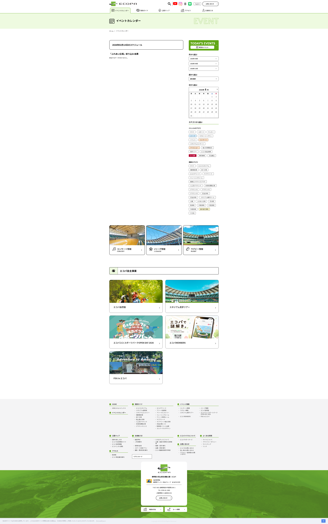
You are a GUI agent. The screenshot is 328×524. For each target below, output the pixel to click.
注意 (193, 156)
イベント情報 (184, 404)
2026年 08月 (194, 59)
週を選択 (193, 79)
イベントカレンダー (119, 413)
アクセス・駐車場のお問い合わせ (187, 453)
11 (195, 104)
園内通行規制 (204, 209)
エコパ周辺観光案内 (118, 457)
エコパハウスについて (187, 436)
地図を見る (152, 509)
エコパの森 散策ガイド (119, 442)
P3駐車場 (211, 205)
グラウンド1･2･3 (141, 426)
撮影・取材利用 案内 (141, 450)
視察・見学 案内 (160, 445)
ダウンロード (138, 456)
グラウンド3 (194, 193)
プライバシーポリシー (209, 442)
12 (199, 104)
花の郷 (212, 201)
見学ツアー (193, 152)
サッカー (211, 132)
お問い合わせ (210, 4)
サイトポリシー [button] (101, 521)
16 (216, 104)
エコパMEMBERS (185, 416)
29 (212, 112)
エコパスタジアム (203, 166)
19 (199, 108)
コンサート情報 (185, 408)
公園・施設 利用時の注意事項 (163, 442)
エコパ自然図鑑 (117, 444)
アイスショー (194, 148)
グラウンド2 (206, 189)
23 (216, 108)
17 (191, 108)
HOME (114, 404)
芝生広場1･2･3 (161, 424)
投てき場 (204, 170)
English (197, 4)
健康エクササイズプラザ (197, 182)
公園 (191, 201)
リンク (205, 446)
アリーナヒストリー (163, 412)
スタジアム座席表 (141, 410)
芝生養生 (211, 156)
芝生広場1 (205, 193)
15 (212, 104)
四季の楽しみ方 (117, 439)
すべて (192, 132)
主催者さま (138, 436)
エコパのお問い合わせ (187, 448)
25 (195, 112)
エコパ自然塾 (205, 410)
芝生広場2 (193, 197)
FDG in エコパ (205, 416)
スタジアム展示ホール (207, 197)
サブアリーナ (208, 174)
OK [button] (323, 521)
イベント (193, 140)
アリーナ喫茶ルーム (163, 417)
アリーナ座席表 (161, 410)
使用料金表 (138, 445)
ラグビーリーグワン (205, 136)
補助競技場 (193, 170)
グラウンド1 (194, 189)
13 (203, 104)
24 (191, 112)
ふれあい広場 (201, 201)
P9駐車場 (201, 205)
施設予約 (137, 439)
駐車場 (192, 205)
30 (216, 112)
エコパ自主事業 (206, 152)
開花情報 (202, 156)
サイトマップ (207, 444)
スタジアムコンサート (197, 144)
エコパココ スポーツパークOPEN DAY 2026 (209, 413)
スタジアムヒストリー (143, 412)
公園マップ (116, 436)
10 (191, 104)
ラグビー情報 (184, 410)
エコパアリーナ (195, 174)
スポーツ (201, 132)
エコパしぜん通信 (117, 446)
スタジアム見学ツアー (187, 412)
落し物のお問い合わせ (187, 450)
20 (203, 108)
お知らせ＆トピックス (119, 408)
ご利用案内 (138, 442)
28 (208, 112)
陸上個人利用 (140, 419)
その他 (192, 213)
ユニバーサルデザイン (163, 428)
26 (199, 112)
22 (212, 108)
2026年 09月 (194, 64)
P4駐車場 (193, 209)
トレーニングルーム (196, 178)
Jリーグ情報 (204, 408)
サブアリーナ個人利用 (163, 421)
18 (195, 108)
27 (203, 112)
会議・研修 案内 (160, 448)
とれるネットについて (162, 439)
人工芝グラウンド (195, 186)
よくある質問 (207, 436)
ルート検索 (176, 509)
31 (191, 116)
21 (208, 108)
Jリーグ (192, 136)
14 (208, 104)
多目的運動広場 (210, 186)
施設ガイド (138, 404)
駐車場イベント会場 (163, 426)
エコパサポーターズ (186, 439)
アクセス (115, 451)
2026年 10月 (194, 69)
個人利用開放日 (207, 148)
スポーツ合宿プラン (141, 448)
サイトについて (207, 439)
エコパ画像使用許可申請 (162, 450)
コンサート (203, 140)
